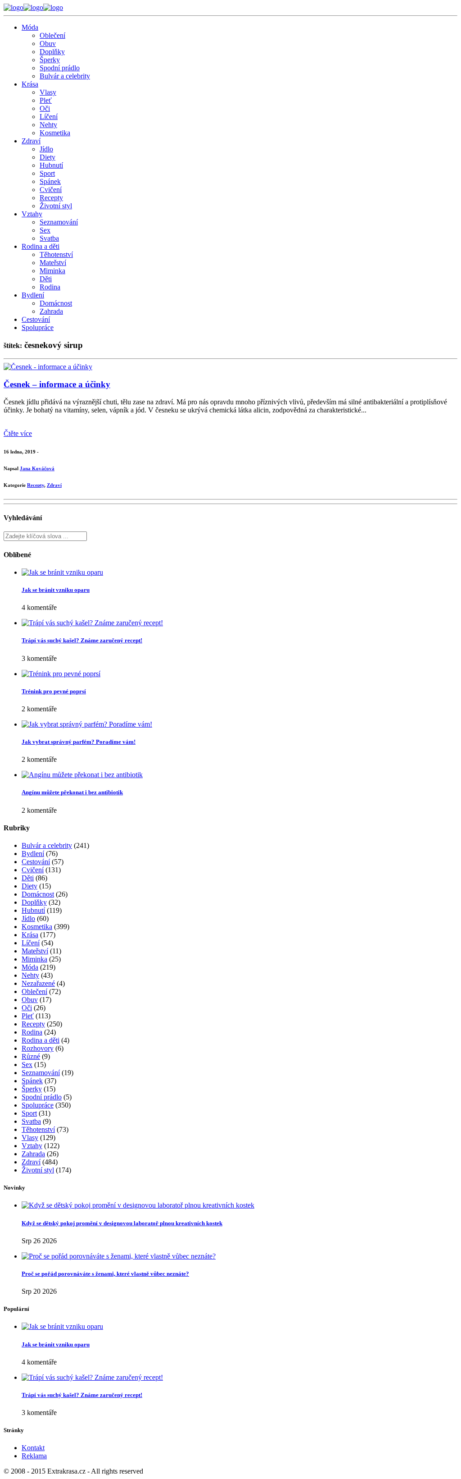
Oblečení (52, 35)
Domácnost (56, 303)
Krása (30, 84)
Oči (45, 108)
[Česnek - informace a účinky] (48, 367)
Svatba (49, 238)
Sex (45, 230)
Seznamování (59, 222)
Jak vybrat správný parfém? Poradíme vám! (79, 741)
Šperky (50, 60)
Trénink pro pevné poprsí (54, 691)
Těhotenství (56, 254)
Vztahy (32, 214)
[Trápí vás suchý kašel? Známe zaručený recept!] (92, 623)
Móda (30, 27)
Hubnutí (51, 165)
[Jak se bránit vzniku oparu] (62, 572)
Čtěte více (18, 433)
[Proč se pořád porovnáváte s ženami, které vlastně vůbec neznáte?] (119, 1256)
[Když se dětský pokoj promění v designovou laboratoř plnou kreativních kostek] (138, 1205)
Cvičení (51, 189)
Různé (31, 1056)
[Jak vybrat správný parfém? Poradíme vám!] (87, 724)
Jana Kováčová (37, 468)
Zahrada (51, 311)
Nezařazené (38, 983)
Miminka (52, 271)
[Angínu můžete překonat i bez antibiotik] (82, 774)
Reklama (34, 1456)
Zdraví (31, 141)
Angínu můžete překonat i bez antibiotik (72, 792)
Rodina (50, 287)
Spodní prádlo (60, 68)
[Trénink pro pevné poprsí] (61, 674)
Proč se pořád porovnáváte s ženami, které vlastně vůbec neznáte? (105, 1273)
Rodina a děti (40, 246)
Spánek (50, 181)
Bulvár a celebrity (65, 76)
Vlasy (48, 92)
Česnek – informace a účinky (57, 384)
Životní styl (56, 206)
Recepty (51, 197)
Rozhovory (38, 1048)
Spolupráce (38, 327)
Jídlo (46, 149)
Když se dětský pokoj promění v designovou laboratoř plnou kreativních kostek (122, 1223)
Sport (47, 173)
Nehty (48, 124)
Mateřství (53, 262)
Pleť (46, 100)
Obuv (48, 43)
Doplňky (52, 51)
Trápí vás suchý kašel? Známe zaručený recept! (82, 640)
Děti (46, 279)
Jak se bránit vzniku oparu (56, 589)
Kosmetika (55, 133)
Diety (47, 157)
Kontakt (33, 1448)
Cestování (36, 319)
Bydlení (33, 295)
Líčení (49, 116)
